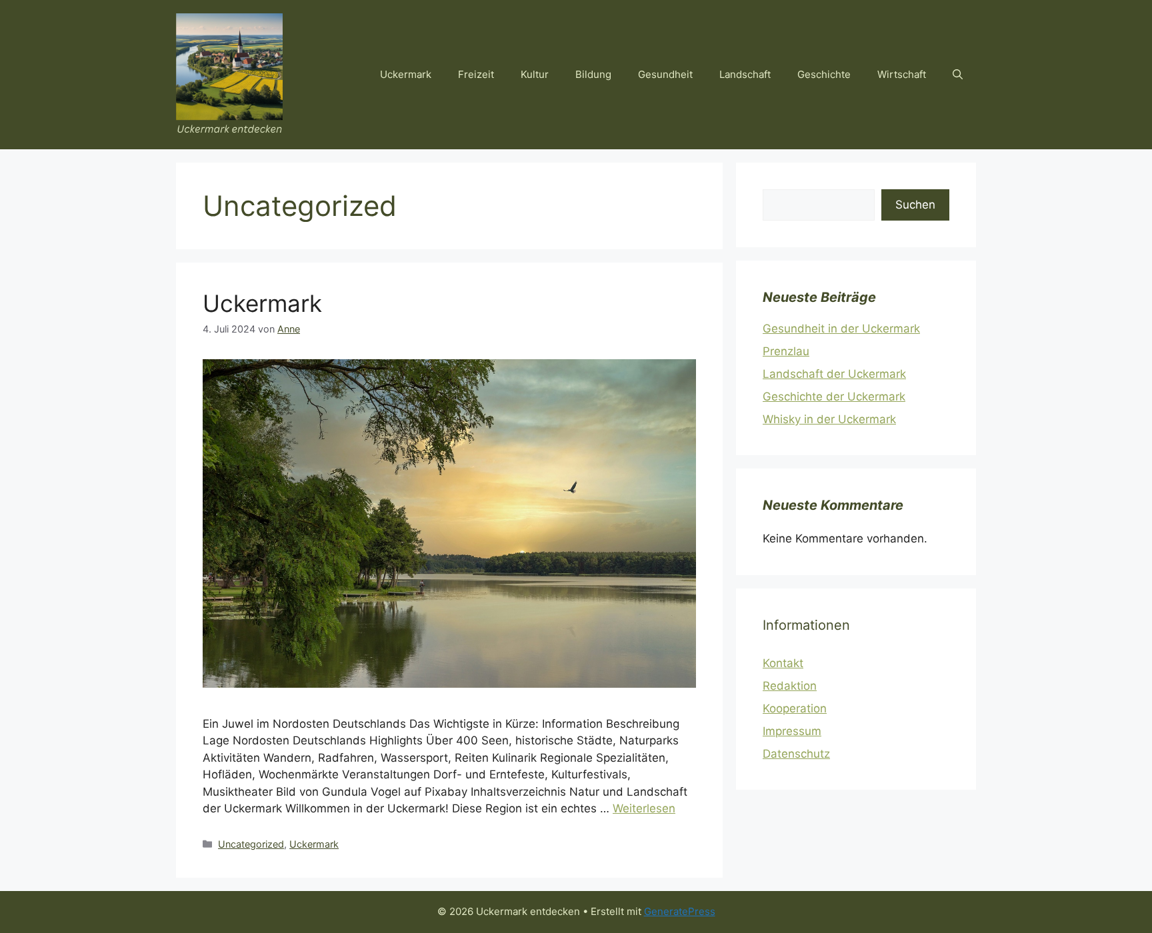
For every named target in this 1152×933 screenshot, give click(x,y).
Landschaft (745, 74)
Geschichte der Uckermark (834, 396)
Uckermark (405, 74)
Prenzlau (786, 351)
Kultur (535, 74)
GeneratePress (679, 911)
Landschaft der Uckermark (834, 374)
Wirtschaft (901, 74)
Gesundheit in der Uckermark (841, 328)
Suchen (915, 204)
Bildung (593, 74)
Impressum (792, 731)
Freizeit (476, 74)
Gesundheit (665, 74)
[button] (957, 75)
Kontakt (783, 663)
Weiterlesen (644, 808)
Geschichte (824, 74)
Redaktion (790, 685)
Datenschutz (796, 753)
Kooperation (795, 708)
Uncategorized (251, 844)
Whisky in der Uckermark (829, 419)
